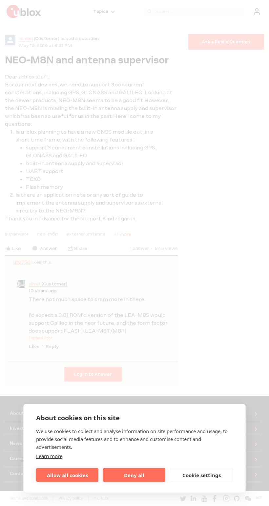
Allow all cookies (67, 475)
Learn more (49, 456)
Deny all (134, 475)
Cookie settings (201, 475)
